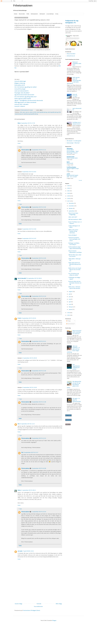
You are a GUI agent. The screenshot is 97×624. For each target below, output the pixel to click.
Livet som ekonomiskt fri (21, 91)
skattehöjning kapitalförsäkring (30, 114)
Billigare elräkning (19, 83)
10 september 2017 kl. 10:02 (29, 387)
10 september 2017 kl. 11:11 (38, 149)
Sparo (68, 162)
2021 (68, 191)
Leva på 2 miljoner (19, 106)
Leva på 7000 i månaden (21, 104)
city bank (20, 551)
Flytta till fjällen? (72, 235)
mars (70, 304)
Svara (19, 143)
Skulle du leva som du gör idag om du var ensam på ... (74, 270)
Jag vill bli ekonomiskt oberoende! (24, 94)
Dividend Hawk (70, 156)
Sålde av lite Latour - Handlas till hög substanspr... (73, 231)
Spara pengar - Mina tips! (73, 143)
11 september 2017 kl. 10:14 (38, 511)
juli (69, 294)
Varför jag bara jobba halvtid (22, 98)
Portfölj (28, 13)
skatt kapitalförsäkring (42, 112)
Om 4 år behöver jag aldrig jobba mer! (25, 96)
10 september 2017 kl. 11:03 (38, 370)
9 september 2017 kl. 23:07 (29, 238)
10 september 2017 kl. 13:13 (38, 438)
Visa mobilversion (38, 606)
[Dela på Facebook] (40, 110)
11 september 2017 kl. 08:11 (28, 490)
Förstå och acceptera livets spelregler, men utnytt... (74, 239)
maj (70, 299)
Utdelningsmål (42, 13)
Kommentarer (70, 323)
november (71, 206)
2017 (68, 201)
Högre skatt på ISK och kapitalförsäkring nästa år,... (74, 264)
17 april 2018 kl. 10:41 (28, 551)
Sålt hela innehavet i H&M (75, 219)
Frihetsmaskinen (22, 5)
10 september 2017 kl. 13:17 (30, 452)
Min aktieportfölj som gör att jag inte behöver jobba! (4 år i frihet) (74, 384)
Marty (19, 490)
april (70, 301)
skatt (24, 112)
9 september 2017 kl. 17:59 (28, 123)
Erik (18, 424)
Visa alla (80, 180)
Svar (21, 147)
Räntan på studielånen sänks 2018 (76, 64)
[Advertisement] (38, 591)
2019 (68, 196)
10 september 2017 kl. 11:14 (27, 424)
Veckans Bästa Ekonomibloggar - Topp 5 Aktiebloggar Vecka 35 (73, 151)
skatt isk (27, 112)
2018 (21, 112)
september (72, 211)
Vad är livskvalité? (22, 278)
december (71, 203)
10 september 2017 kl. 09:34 (28, 318)
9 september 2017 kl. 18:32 (29, 171)
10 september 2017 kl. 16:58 (38, 468)
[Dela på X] (39, 110)
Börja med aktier (22, 13)
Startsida (15, 13)
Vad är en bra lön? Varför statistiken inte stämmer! (76, 332)
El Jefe (19, 318)
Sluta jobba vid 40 (19, 85)
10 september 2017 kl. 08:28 (34, 278)
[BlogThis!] (38, 110)
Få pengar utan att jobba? (21, 93)
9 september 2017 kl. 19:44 (29, 229)
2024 (68, 188)
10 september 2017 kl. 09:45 (29, 358)
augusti (71, 291)
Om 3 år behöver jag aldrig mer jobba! (25, 87)
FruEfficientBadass (71, 167)
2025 (68, 185)
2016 (68, 312)
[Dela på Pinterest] (41, 110)
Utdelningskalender (34, 13)
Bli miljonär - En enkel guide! (74, 140)
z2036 (68, 174)
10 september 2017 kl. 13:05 (38, 258)
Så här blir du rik (71, 56)
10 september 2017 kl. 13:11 (38, 341)
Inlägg (68, 321)
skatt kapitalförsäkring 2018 (54, 112)
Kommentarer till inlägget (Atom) (31, 610)
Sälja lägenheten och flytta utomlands (25, 102)
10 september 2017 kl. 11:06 (38, 402)
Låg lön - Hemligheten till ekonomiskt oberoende (28, 100)
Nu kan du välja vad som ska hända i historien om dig (74, 283)
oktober (71, 208)
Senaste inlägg (18, 603)
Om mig (56, 13)
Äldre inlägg (59, 603)
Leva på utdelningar (50, 13)
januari (70, 309)
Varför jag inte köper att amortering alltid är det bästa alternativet (74, 80)
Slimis (19, 123)
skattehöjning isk (19, 114)
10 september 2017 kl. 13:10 (38, 296)
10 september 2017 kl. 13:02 (38, 207)
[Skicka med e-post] (36, 110)
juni (70, 296)
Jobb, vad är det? (72, 217)
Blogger (54, 620)
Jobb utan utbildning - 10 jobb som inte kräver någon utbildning (73, 349)
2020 (68, 193)
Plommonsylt (70, 163)
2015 (68, 315)
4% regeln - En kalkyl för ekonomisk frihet (76, 400)
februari (71, 307)
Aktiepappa (70, 148)
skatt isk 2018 (33, 112)
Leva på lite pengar (19, 89)
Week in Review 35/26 (72, 158)
